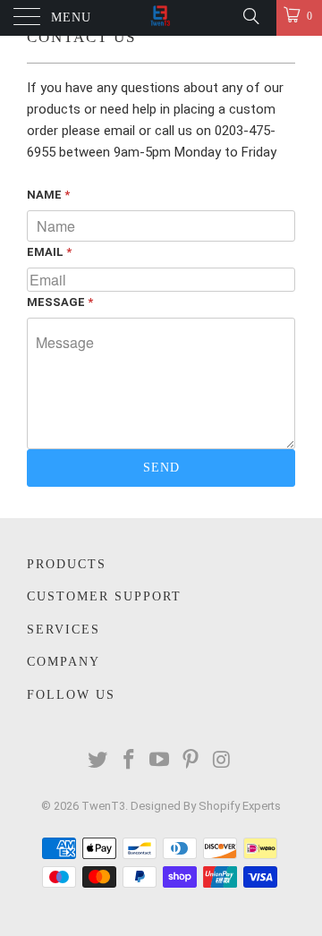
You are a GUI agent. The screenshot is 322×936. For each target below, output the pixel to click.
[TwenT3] (161, 18)
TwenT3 (103, 806)
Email (49, 252)
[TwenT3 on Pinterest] (191, 761)
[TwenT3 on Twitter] (98, 761)
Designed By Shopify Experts (206, 806)
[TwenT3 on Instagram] (222, 761)
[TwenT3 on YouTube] (160, 761)
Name (48, 194)
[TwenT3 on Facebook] (128, 761)
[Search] (250, 16)
